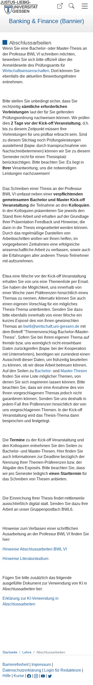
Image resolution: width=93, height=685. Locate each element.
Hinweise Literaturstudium (25, 558)
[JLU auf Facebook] (29, 676)
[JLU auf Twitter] (50, 676)
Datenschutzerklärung (21, 670)
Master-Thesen (74, 371)
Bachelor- (43, 371)
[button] (60, 6)
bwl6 (27, 326)
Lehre (26, 652)
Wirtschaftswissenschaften (25, 71)
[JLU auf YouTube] (43, 676)
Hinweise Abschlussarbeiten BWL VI (34, 549)
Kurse (19, 676)
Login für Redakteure (62, 670)
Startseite (9, 652)
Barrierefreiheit (15, 664)
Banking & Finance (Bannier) (46, 21)
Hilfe (6, 676)
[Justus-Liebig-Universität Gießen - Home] (22, 7)
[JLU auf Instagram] (36, 676)
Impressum (41, 664)
